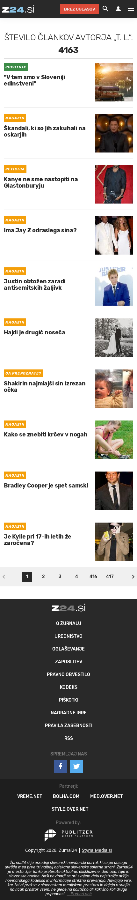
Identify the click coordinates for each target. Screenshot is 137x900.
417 (109, 576)
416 (93, 576)
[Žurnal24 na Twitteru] (76, 766)
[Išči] (105, 9)
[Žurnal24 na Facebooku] (60, 766)
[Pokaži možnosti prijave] (118, 9)
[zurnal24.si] (18, 9)
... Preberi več (79, 894)
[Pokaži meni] (128, 9)
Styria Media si (97, 850)
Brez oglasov (79, 9)
